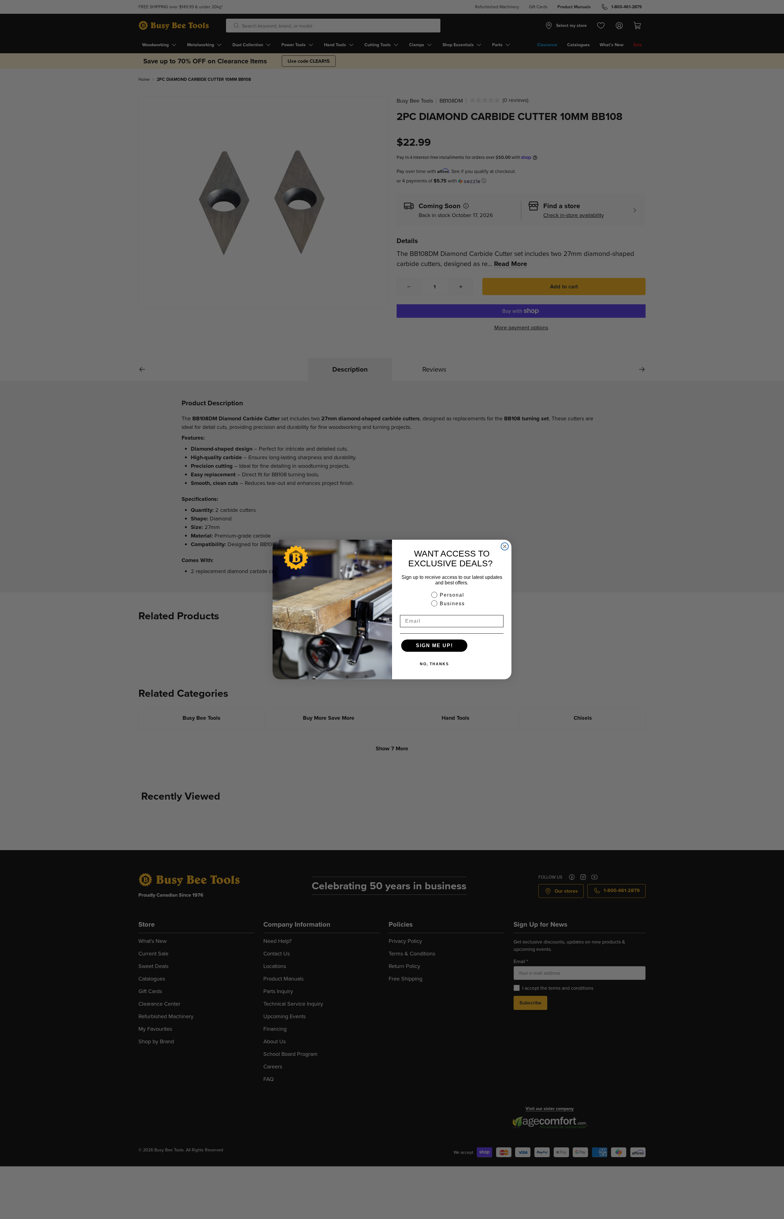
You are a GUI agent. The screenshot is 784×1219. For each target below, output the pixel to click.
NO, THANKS (434, 664)
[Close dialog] (504, 546)
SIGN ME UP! (434, 645)
